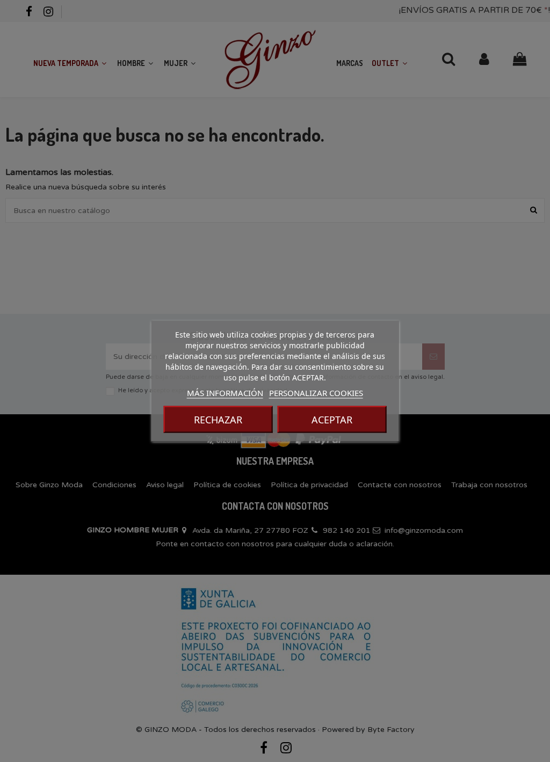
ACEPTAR (332, 419)
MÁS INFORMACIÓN (225, 392)
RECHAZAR (218, 419)
